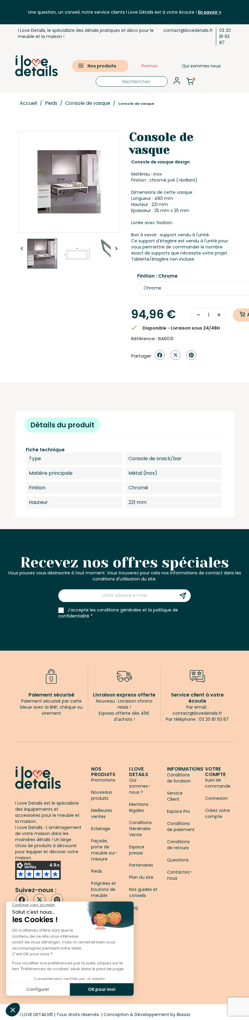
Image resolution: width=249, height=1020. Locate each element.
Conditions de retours (178, 845)
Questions (178, 860)
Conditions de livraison (179, 778)
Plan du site (141, 877)
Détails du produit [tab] (62, 425)
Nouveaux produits (101, 795)
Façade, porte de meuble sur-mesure (104, 850)
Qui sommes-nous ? (139, 786)
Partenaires (141, 865)
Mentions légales (138, 807)
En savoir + (209, 12)
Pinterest (191, 355)
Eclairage (100, 829)
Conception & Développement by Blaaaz (147, 1014)
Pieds (96, 871)
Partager (160, 355)
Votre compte (215, 771)
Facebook (22, 900)
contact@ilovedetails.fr (188, 30)
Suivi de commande (217, 783)
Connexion (216, 798)
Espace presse (136, 850)
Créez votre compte (217, 813)
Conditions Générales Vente (140, 829)
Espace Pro (178, 811)
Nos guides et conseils (143, 892)
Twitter (39, 900)
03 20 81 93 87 (225, 36)
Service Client (174, 796)
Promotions (103, 780)
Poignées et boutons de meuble (103, 889)
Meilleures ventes (101, 813)
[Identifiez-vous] (177, 82)
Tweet (175, 355)
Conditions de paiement (181, 826)
